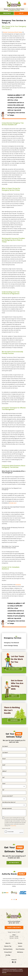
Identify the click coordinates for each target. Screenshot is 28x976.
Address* (4, 771)
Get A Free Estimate (14, 669)
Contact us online (13, 95)
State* (3, 783)
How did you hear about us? (8, 802)
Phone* (4, 758)
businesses (18, 584)
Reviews (20, 943)
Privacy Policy (13, 825)
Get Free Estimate (14, 862)
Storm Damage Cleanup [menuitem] (11, 645)
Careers (20, 946)
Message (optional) (7, 808)
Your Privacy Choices (7, 974)
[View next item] (16, 899)
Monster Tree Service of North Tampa (12, 32)
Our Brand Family (7, 949)
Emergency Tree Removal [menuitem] (11, 642)
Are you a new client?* (7, 796)
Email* (3, 765)
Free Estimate (7, 13)
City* (3, 777)
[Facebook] (13, 962)
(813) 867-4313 (12, 503)
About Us (14, 696)
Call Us (21, 13)
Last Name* (5, 752)
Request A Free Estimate (14, 927)
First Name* (5, 746)
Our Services (14, 720)
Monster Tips (7, 946)
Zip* (3, 789)
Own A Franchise (20, 949)
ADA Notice (20, 952)
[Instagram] (15, 962)
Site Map (8, 955)
